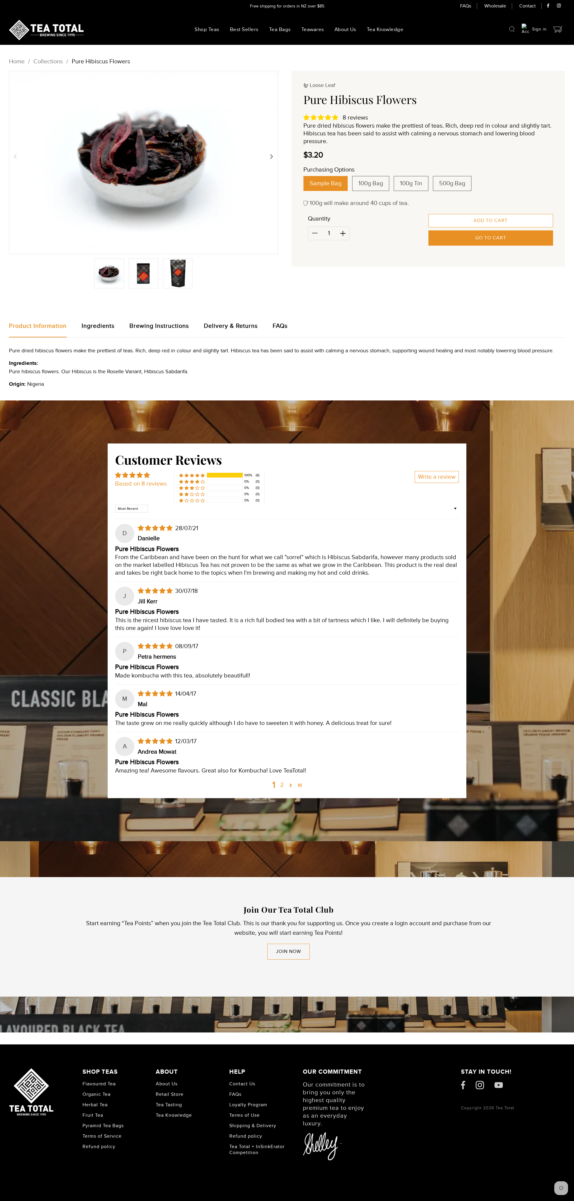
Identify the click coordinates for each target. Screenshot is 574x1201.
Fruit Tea (93, 1115)
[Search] (512, 29)
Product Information (38, 326)
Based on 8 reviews (141, 483)
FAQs (465, 6)
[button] (15, 156)
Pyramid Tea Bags (103, 1126)
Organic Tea (97, 1094)
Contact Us (242, 1084)
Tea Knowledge (174, 1115)
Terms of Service (102, 1136)
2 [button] (282, 785)
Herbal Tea (95, 1105)
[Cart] (558, 29)
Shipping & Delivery (252, 1126)
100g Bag (370, 183)
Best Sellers (244, 30)
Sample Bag (325, 183)
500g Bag (452, 183)
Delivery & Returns (231, 326)
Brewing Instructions (159, 326)
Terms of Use (244, 1115)
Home (17, 61)
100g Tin (411, 183)
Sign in (539, 29)
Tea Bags (280, 30)
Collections (48, 61)
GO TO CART (490, 238)
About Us (345, 30)
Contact (527, 6)
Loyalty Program (248, 1105)
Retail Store (170, 1094)
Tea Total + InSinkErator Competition (257, 1150)
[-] (314, 233)
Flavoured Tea (99, 1084)
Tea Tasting (169, 1105)
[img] (156, 528)
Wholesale (495, 6)
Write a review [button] (437, 477)
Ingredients (98, 326)
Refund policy (99, 1147)
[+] (342, 233)
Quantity (319, 218)
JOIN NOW (288, 951)
